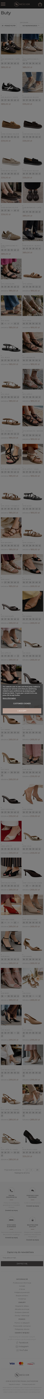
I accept (21, 711)
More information (9, 698)
